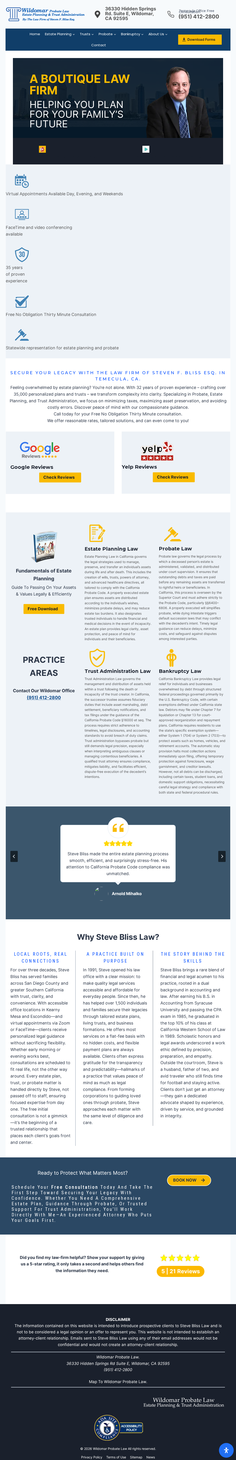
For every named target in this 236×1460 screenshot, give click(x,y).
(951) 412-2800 (44, 697)
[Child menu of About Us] (158, 34)
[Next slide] (222, 856)
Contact (98, 45)
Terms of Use (116, 1457)
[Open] (226, 1450)
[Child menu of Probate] (107, 34)
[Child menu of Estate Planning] (60, 34)
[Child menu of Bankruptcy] (132, 34)
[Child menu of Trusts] (86, 34)
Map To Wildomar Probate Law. (118, 1381)
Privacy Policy (91, 1457)
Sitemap (136, 1457)
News (150, 1457)
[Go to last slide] (14, 856)
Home (35, 34)
